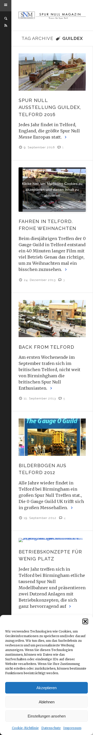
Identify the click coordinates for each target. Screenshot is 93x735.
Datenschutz (51, 728)
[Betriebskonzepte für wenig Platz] (52, 540)
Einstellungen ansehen (47, 716)
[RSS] (5, 25)
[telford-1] (52, 72)
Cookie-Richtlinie (25, 728)
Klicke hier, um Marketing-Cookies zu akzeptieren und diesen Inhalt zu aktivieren (52, 189)
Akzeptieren (46, 688)
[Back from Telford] (52, 318)
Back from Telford (46, 347)
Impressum (72, 728)
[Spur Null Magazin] (52, 15)
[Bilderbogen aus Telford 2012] (52, 437)
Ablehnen (47, 702)
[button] (85, 621)
